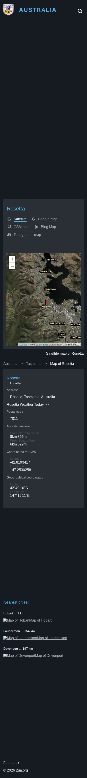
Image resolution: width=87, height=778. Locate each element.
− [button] (12, 266)
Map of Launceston (52, 638)
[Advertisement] (43, 64)
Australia (10, 364)
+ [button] (12, 259)
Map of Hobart (40, 620)
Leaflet (23, 344)
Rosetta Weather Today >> (28, 404)
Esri (44, 344)
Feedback (11, 763)
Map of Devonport (49, 655)
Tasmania (33, 364)
